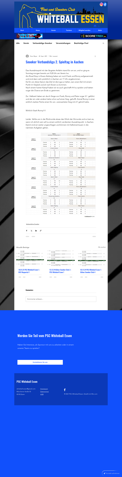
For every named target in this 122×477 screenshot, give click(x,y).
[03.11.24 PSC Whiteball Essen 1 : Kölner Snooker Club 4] (92, 258)
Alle (18, 43)
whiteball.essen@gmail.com (26, 391)
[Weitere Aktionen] (95, 56)
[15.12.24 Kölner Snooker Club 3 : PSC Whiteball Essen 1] (61, 258)
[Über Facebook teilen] (27, 231)
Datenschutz (44, 394)
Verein (26, 43)
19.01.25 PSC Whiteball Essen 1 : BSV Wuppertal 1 (29, 270)
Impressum (44, 391)
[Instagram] (101, 4)
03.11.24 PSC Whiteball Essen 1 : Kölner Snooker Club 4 (91, 270)
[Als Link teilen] (41, 231)
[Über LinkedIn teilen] (36, 231)
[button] (103, 43)
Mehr (94, 43)
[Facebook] (65, 392)
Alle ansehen (102, 247)
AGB (41, 396)
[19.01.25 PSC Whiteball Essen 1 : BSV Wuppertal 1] (30, 258)
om (96, 396)
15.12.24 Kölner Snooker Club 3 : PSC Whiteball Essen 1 (60, 270)
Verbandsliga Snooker (42, 43)
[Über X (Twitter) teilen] (31, 231)
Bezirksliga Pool (81, 43)
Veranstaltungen (63, 43)
